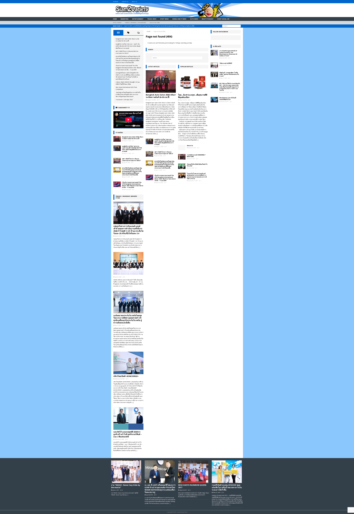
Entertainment (137, 19)
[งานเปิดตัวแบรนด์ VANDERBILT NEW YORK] (181, 157)
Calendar (115, 1)
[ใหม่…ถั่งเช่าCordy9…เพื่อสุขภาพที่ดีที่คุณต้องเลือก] (193, 81)
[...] (157, 134)
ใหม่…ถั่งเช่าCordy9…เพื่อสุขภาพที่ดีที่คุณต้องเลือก (192, 96)
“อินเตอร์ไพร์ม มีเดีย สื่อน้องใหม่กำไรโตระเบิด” (197, 165)
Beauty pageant (208, 19)
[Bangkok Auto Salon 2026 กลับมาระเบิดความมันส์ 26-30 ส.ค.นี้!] (161, 81)
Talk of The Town (155, 22)
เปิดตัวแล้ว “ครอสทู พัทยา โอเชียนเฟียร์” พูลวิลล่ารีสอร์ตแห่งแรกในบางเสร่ (229, 74)
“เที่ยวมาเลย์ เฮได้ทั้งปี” (225, 63)
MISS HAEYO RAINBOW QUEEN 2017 (192, 486)
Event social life (223, 19)
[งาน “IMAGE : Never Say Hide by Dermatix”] (126, 471)
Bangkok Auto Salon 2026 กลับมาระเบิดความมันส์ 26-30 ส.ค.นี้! (161, 96)
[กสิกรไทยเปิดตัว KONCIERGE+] (128, 363)
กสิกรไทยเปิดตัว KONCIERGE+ (126, 376)
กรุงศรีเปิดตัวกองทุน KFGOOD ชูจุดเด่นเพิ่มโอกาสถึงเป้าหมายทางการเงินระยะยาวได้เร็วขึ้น (227, 487)
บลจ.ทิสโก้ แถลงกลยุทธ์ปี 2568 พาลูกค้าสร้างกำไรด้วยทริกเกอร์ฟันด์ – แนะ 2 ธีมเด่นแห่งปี (127, 434)
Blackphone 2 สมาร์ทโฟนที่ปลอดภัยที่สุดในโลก (227, 98)
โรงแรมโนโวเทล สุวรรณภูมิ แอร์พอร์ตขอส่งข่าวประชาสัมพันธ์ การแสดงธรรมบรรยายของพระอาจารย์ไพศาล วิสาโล (197, 176)
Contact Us (125, 1)
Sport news (164, 19)
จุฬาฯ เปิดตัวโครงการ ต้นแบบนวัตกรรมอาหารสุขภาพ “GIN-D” (164, 152)
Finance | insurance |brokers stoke (126, 197)
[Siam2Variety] (177, 16)
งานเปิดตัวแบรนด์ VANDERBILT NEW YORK (196, 155)
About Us (134, 1)
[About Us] (181, 147)
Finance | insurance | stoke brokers (135, 22)
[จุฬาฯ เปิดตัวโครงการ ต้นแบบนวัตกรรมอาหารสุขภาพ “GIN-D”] (149, 154)
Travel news (151, 19)
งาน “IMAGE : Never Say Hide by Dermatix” (125, 486)
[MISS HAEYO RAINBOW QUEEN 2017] (193, 471)
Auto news (194, 19)
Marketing (124, 19)
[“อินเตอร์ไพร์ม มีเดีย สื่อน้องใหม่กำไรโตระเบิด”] (181, 166)
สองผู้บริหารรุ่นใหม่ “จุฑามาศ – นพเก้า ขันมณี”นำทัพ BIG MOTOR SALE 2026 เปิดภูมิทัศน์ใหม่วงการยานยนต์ (164, 141)
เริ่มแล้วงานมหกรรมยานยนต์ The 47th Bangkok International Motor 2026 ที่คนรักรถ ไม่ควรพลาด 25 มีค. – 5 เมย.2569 (165, 178)
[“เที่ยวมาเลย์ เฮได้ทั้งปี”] (214, 65)
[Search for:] (231, 26)
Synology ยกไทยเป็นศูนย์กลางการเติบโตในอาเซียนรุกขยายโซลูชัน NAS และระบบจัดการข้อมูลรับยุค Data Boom (128, 94)
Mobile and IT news (179, 19)
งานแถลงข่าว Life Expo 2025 (124, 99)
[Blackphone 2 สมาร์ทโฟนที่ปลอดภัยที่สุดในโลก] (214, 99)
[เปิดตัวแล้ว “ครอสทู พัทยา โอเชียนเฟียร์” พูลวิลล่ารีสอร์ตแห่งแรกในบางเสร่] (214, 74)
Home (115, 19)
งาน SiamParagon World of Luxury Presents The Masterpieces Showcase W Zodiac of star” (228, 53)
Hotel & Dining (117, 22)
